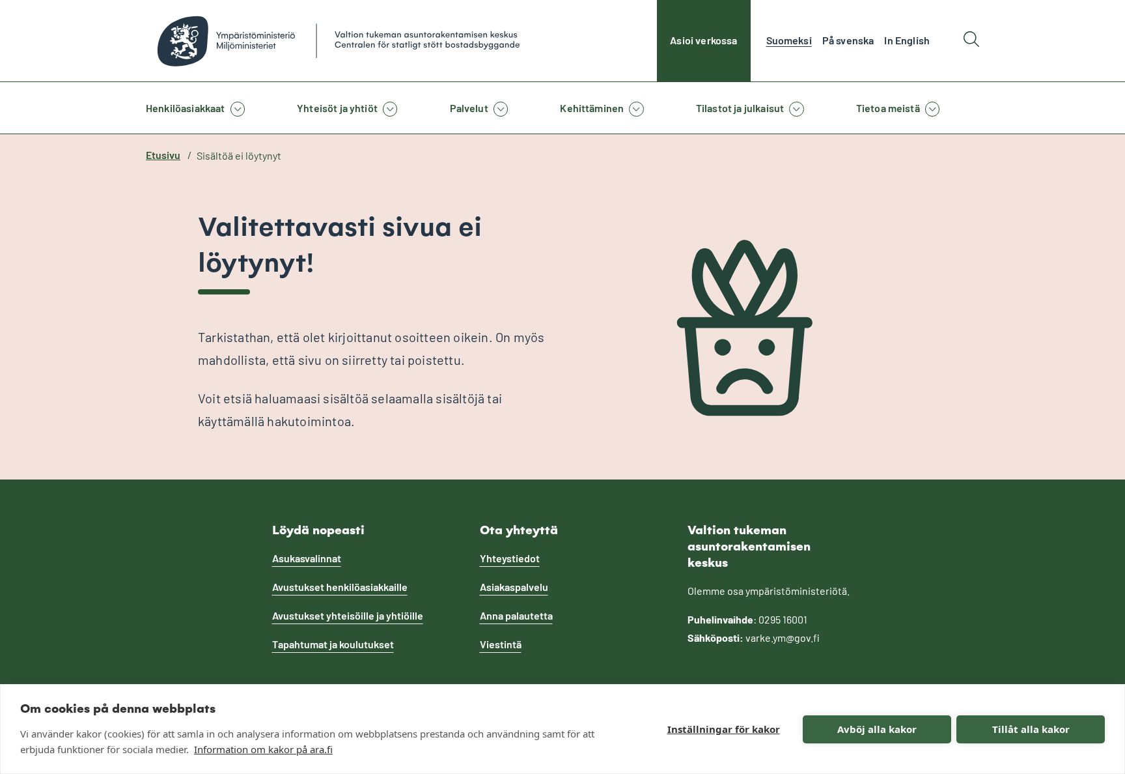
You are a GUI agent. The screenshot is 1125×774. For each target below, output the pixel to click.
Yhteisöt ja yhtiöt (337, 108)
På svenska (848, 40)
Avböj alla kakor (877, 729)
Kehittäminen (592, 108)
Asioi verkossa (703, 40)
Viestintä (500, 644)
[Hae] (971, 40)
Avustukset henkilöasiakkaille (340, 586)
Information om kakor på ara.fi (263, 749)
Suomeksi (789, 40)
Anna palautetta (516, 615)
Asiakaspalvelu (514, 586)
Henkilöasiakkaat (185, 108)
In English (907, 40)
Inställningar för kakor (723, 729)
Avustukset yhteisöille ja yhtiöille (347, 615)
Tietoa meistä (888, 108)
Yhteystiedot (510, 558)
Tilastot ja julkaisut (740, 108)
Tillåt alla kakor (1031, 729)
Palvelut (469, 108)
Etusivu (163, 155)
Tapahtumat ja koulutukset (333, 644)
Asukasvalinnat (306, 558)
